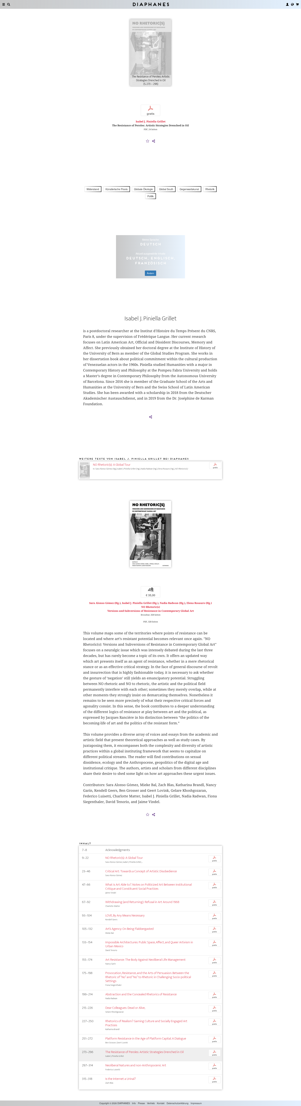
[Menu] (3, 4)
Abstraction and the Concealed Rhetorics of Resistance (141, 994)
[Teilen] (153, 141)
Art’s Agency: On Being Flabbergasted (129, 929)
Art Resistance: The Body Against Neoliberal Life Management (145, 959)
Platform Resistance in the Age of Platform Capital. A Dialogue (145, 1038)
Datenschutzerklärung (177, 1103)
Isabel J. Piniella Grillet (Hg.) (140, 603)
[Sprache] (292, 4)
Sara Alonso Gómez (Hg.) (105, 603)
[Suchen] (8, 4)
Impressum (196, 1103)
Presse (141, 1103)
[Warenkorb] (297, 4)
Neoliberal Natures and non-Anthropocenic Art (135, 1065)
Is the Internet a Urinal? (120, 1079)
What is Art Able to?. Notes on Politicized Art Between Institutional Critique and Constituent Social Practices (148, 886)
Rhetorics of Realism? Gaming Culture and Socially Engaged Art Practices (146, 1023)
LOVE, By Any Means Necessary (125, 915)
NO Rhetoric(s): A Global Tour (111, 464)
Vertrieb (151, 1103)
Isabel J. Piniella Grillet (150, 121)
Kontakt (160, 1103)
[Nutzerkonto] (287, 4)
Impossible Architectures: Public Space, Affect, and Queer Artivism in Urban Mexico (149, 944)
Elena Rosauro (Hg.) (199, 603)
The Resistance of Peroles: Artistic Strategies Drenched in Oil (144, 1052)
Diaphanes (150, 4)
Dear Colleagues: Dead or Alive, (125, 1008)
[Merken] (147, 141)
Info (134, 1103)
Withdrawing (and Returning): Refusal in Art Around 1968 (142, 902)
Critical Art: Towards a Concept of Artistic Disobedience (141, 871)
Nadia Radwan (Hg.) (172, 603)
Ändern (150, 273)
